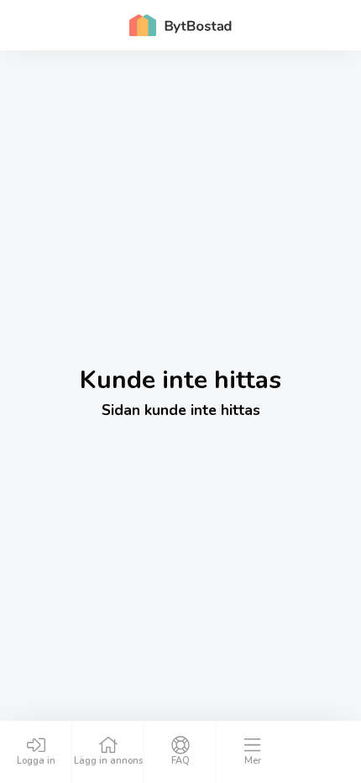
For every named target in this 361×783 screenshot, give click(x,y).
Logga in (36, 760)
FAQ (180, 760)
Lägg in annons (108, 760)
